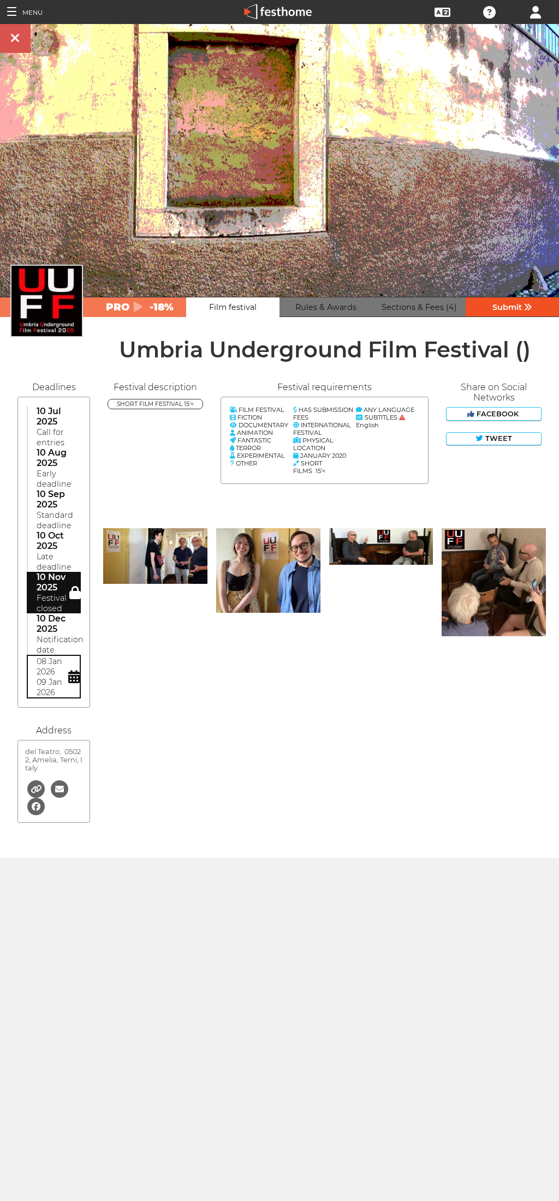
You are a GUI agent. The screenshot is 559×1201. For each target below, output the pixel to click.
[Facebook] (36, 806)
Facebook (497, 414)
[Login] (535, 11)
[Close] (15, 38)
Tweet (497, 438)
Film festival (233, 307)
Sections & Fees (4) (419, 307)
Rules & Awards (325, 307)
